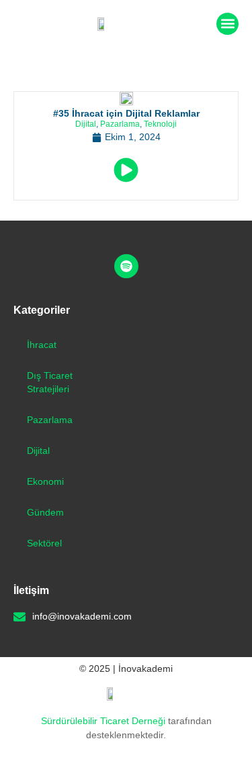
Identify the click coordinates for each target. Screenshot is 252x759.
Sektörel (44, 543)
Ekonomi (45, 481)
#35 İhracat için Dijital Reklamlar (126, 113)
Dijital (85, 124)
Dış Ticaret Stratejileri (50, 382)
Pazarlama (120, 124)
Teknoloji (160, 124)
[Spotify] (126, 266)
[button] (227, 24)
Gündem (45, 512)
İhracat (41, 344)
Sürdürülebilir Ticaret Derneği (104, 720)
